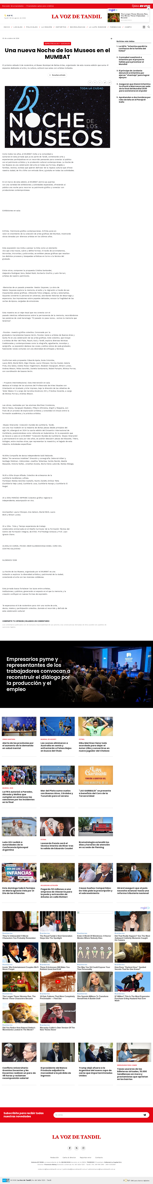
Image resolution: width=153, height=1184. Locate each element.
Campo (128, 27)
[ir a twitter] (76, 1148)
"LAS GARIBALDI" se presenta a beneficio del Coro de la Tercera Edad (95, 793)
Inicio (7, 27)
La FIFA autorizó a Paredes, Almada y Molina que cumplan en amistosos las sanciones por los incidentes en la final (18, 797)
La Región (46, 27)
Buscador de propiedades (13, 6)
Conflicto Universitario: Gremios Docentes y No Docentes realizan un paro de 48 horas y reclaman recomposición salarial (19, 1073)
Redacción (54, 1157)
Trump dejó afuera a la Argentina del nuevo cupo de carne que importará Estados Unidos (95, 1071)
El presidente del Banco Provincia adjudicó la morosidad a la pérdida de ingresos (56, 1071)
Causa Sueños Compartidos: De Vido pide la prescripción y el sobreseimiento (95, 891)
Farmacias (115, 27)
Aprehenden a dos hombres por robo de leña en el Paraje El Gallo (135, 99)
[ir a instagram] (83, 1148)
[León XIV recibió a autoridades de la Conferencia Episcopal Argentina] (19, 826)
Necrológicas (77, 27)
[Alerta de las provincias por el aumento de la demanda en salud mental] (19, 726)
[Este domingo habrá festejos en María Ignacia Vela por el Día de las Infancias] (19, 872)
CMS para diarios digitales (140, 1180)
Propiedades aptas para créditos (40, 6)
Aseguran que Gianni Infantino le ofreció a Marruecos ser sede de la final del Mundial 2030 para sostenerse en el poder (135, 87)
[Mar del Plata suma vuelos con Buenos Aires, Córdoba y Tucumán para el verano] (57, 775)
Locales (18, 27)
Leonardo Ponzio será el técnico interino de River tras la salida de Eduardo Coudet (57, 846)
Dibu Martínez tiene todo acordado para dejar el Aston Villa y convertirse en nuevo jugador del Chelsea (94, 747)
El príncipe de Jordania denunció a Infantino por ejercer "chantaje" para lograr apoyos (134, 74)
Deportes (61, 27)
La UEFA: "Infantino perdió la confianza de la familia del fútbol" (133, 48)
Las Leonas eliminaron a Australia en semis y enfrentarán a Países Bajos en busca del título (56, 747)
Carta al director (69, 1157)
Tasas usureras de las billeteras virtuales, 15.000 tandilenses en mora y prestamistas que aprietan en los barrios (132, 1074)
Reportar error (85, 1157)
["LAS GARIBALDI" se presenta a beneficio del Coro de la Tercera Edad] (95, 775)
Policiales (32, 27)
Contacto (99, 1157)
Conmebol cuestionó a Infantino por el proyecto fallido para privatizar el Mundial (131, 61)
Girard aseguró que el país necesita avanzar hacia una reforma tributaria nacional (133, 891)
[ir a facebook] (69, 1148)
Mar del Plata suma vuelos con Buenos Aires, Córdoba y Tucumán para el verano (57, 793)
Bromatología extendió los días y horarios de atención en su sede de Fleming (94, 845)
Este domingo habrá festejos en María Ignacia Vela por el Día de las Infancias (18, 891)
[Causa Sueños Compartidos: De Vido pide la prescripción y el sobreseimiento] (95, 872)
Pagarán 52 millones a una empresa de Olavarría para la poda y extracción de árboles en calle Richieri (56, 893)
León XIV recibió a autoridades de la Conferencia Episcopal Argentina (15, 846)
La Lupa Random (97, 27)
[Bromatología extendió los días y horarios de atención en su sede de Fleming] (95, 826)
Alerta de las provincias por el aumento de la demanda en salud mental (18, 746)
